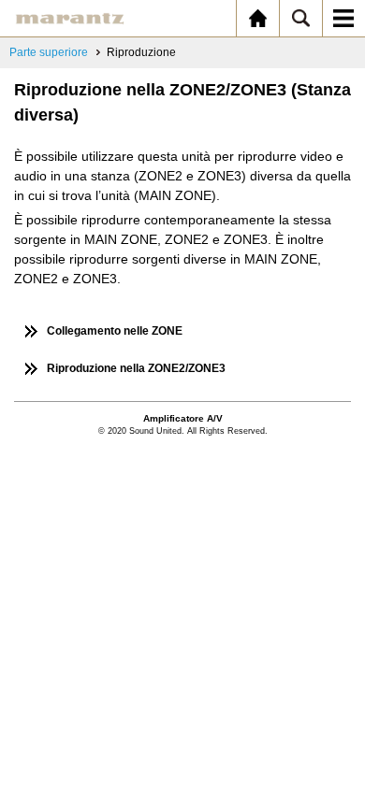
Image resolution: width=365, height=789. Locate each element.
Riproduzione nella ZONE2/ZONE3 (136, 368)
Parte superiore (48, 52)
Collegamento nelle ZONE (114, 330)
